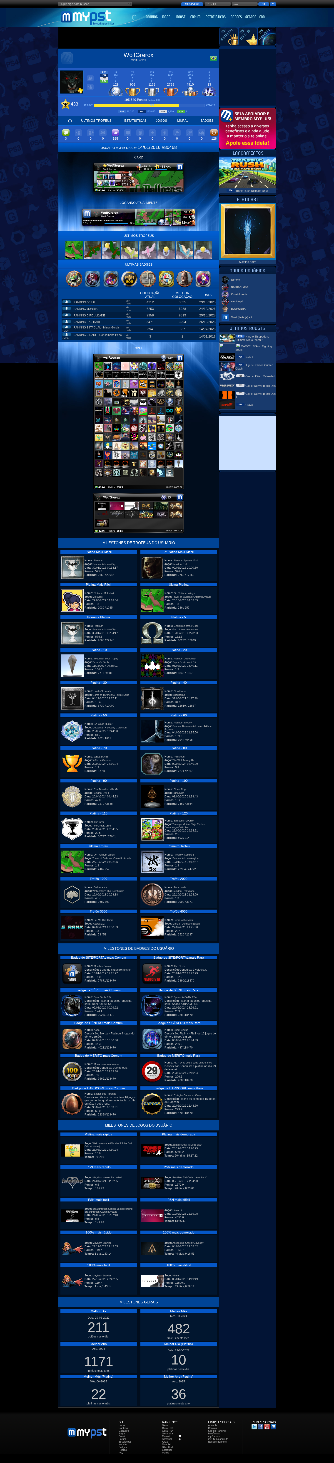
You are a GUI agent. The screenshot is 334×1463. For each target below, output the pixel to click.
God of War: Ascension (185, 629)
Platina (165, 1452)
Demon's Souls (100, 662)
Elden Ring (180, 789)
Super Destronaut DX (184, 662)
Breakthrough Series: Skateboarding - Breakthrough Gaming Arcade (109, 1210)
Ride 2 (249, 357)
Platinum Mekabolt (104, 593)
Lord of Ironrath (102, 691)
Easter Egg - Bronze (105, 1093)
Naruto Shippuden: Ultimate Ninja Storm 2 (252, 338)
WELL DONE (101, 756)
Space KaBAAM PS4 (185, 997)
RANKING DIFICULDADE (89, 315)
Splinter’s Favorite (184, 820)
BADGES (206, 120)
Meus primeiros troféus (106, 1064)
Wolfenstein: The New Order (108, 891)
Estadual (167, 1449)
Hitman (176, 1275)
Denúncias (214, 1433)
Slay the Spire (247, 262)
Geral (165, 1425)
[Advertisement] (138, 38)
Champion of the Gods (186, 625)
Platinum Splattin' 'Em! (186, 560)
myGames (214, 1436)
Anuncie (212, 1425)
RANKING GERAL (84, 302)
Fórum (122, 1439)
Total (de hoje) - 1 (241, 317)
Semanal (167, 1439)
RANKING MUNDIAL (86, 309)
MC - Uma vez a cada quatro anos (193, 1062)
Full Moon (179, 756)
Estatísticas (125, 1441)
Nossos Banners (217, 1441)
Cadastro (124, 1430)
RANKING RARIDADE (87, 322)
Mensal (166, 1436)
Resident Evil (179, 564)
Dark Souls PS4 (102, 997)
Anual (165, 1441)
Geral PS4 (167, 1430)
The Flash (179, 966)
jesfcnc (235, 279)
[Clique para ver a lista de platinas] (138, 488)
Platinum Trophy (183, 722)
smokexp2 (237, 301)
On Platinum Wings (184, 593)
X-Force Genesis (102, 760)
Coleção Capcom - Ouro (187, 1095)
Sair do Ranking (217, 1430)
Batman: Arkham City (104, 564)
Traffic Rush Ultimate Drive (252, 190)
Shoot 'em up (181, 1030)
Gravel (249, 405)
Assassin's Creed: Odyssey (188, 1242)
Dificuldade (168, 1447)
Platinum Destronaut (185, 658)
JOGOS (161, 120)
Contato (212, 1428)
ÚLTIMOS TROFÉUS (96, 120)
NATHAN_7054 (239, 287)
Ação (97, 1030)
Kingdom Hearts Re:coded (107, 1177)
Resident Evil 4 (100, 793)
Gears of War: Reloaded (260, 376)
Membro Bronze (103, 966)
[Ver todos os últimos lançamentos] (247, 155)
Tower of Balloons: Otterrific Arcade (191, 596)
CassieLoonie (239, 294)
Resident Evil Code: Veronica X (189, 1177)
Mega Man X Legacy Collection (109, 727)
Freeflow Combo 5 (184, 854)
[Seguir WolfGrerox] (90, 89)
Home (122, 1425)
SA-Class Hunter (103, 724)
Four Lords (180, 887)
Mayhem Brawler (101, 1242)
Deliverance (100, 887)
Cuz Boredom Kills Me (106, 789)
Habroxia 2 (98, 923)
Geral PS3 (167, 1428)
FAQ (121, 1452)
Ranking (123, 1428)
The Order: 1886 (101, 825)
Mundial (166, 1444)
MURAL (182, 120)
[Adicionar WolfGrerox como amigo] (90, 80)
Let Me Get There (103, 920)
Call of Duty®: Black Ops (260, 385)
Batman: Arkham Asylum (185, 858)
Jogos (122, 1433)
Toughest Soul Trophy (106, 658)
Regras (123, 1449)
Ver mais (128, 302)
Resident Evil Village (183, 891)
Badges (123, 1447)
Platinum (98, 560)
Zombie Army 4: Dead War (187, 1144)
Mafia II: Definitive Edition (186, 923)
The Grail (99, 822)
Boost (122, 1436)
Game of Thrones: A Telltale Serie (110, 694)
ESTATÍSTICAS (135, 120)
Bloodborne (180, 691)
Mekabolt (97, 596)
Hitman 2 (177, 1210)
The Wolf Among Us (183, 760)
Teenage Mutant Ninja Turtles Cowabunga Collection (185, 826)
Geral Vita (167, 1433)
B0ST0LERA (238, 308)
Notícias (123, 1444)
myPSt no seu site (218, 1439)
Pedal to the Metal (183, 920)
